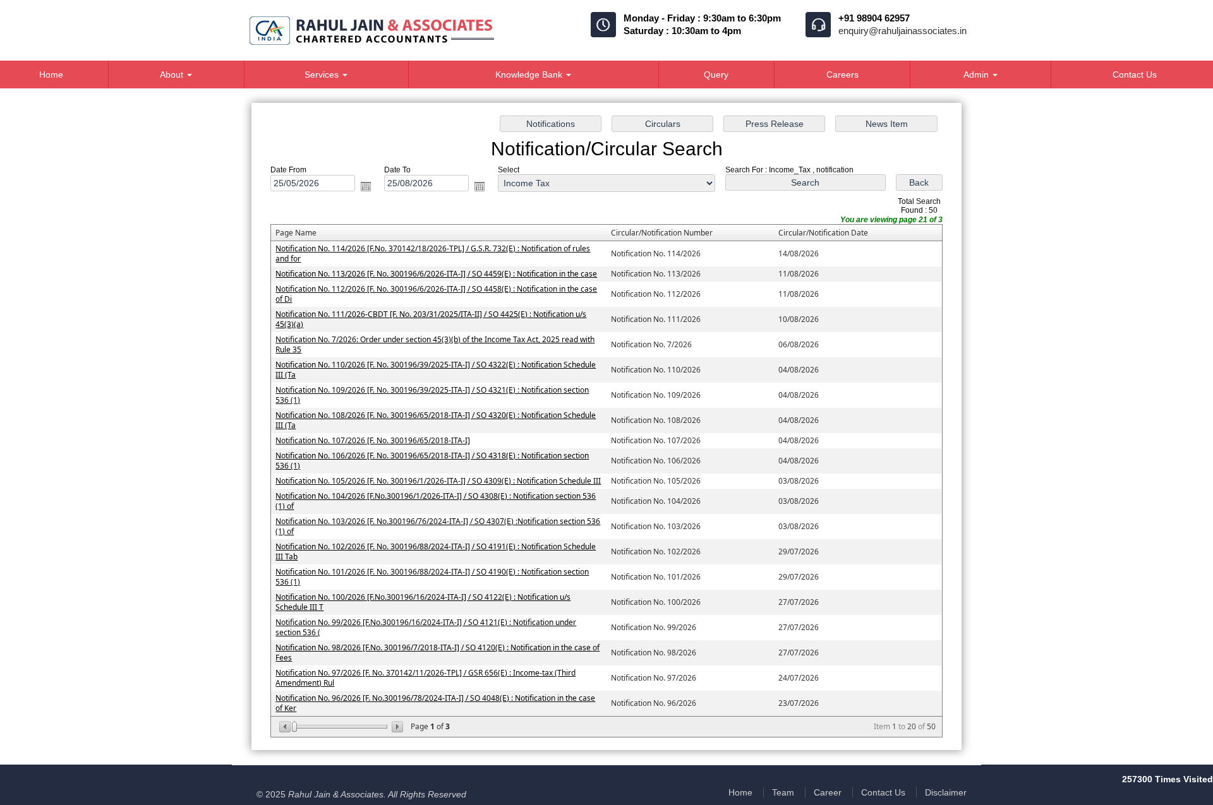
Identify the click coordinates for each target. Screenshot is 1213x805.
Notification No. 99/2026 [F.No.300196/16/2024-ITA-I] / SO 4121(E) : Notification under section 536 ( (425, 627)
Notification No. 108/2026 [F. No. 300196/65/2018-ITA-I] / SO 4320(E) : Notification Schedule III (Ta (435, 420)
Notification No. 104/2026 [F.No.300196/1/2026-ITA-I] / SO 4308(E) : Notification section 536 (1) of (435, 501)
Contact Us (883, 792)
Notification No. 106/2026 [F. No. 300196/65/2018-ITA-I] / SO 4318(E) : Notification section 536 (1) (432, 460)
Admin (977, 74)
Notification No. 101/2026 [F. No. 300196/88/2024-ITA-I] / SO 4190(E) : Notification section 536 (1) (432, 576)
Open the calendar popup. (366, 186)
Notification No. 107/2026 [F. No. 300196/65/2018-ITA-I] (372, 440)
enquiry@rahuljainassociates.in (902, 30)
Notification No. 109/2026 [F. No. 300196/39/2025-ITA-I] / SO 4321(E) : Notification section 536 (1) (432, 395)
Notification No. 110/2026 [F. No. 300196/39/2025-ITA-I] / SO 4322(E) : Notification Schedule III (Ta (435, 369)
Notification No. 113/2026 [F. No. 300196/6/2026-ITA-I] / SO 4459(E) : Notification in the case (436, 273)
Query (716, 74)
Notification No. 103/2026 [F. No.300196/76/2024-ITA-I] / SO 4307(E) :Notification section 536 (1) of (437, 526)
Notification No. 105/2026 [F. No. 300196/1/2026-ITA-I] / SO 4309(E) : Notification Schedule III (438, 480)
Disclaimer (946, 792)
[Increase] (396, 727)
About (173, 74)
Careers (842, 74)
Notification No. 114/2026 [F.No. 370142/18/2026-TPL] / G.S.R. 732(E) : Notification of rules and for (432, 253)
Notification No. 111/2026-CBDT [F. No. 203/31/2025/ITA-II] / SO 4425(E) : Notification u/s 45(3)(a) (430, 319)
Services (323, 74)
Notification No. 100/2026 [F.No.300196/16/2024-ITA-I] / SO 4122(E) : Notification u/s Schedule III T (422, 602)
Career (828, 792)
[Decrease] (286, 727)
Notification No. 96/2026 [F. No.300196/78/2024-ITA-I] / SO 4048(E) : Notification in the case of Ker (435, 703)
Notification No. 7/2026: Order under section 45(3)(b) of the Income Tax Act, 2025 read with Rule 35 (434, 344)
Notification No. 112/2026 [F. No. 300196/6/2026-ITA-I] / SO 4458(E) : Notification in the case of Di (436, 293)
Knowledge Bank (530, 74)
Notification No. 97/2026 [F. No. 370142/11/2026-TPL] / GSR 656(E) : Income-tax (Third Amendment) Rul (425, 677)
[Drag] (294, 727)
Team (783, 792)
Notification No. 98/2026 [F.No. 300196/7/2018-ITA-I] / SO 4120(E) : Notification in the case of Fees (437, 652)
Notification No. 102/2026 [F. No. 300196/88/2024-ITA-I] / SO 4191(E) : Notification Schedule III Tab (435, 551)
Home (740, 792)
